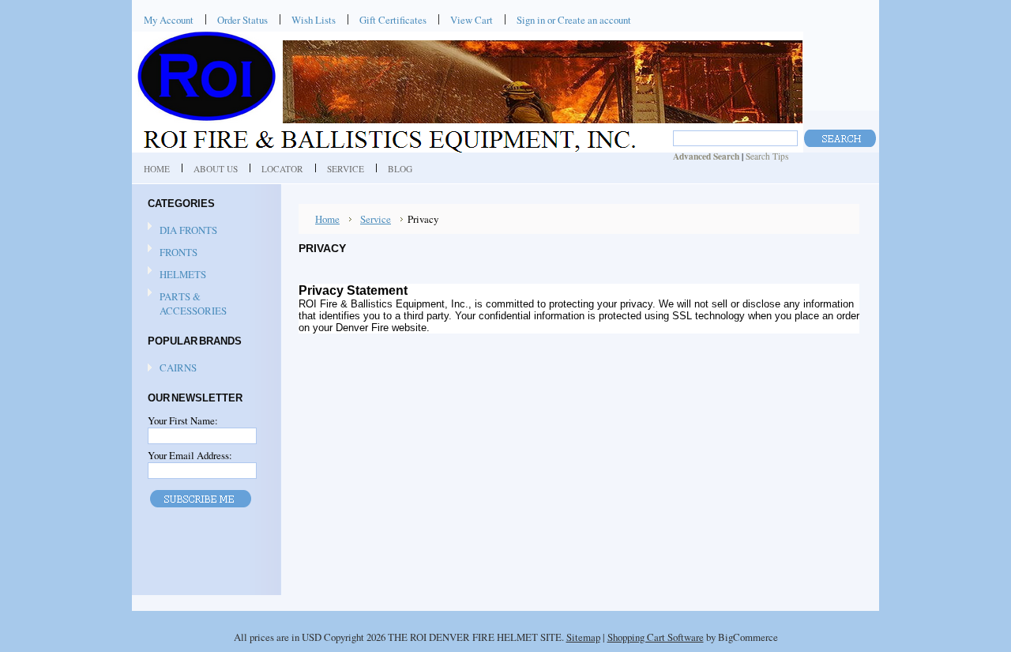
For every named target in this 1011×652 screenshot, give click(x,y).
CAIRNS (178, 367)
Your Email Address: (190, 455)
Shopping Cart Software (655, 637)
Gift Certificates (393, 20)
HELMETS (183, 274)
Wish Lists (313, 20)
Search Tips (767, 156)
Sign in (531, 20)
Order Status (242, 20)
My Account (169, 20)
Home (327, 219)
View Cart (471, 20)
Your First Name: (183, 420)
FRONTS (178, 252)
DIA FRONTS (188, 230)
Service (375, 219)
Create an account (594, 20)
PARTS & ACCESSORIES (193, 303)
